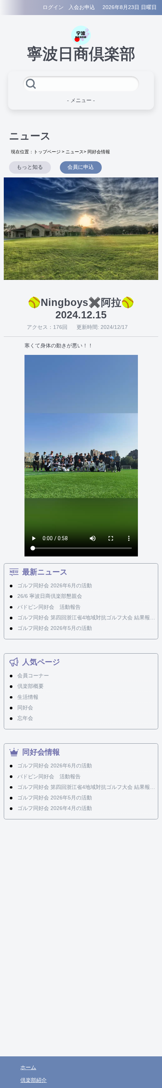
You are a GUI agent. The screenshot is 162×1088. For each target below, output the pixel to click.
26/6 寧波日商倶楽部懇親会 (49, 596)
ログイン (53, 7)
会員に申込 (80, 167)
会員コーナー (33, 675)
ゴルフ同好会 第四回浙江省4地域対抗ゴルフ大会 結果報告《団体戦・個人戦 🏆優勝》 (86, 617)
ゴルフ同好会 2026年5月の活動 (54, 628)
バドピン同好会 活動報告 (49, 607)
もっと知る (30, 167)
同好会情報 (98, 152)
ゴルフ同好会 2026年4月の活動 (54, 808)
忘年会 (25, 718)
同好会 (25, 708)
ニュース (75, 152)
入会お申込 (82, 7)
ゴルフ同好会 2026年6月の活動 (54, 585)
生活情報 (27, 697)
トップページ (47, 152)
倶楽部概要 (30, 686)
